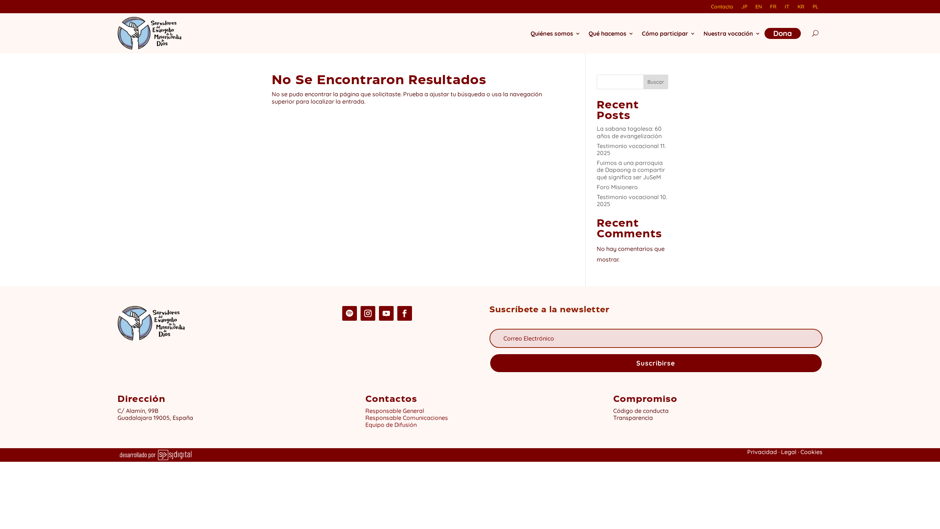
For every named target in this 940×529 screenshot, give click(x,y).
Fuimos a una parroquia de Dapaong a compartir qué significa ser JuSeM (631, 169)
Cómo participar (665, 33)
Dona (782, 33)
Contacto (722, 7)
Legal (788, 452)
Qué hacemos (607, 33)
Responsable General (394, 410)
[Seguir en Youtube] (386, 313)
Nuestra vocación (728, 33)
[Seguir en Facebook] (404, 313)
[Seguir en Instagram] (368, 313)
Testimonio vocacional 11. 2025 (631, 149)
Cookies (811, 452)
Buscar (655, 82)
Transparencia (633, 417)
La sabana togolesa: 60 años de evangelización (629, 132)
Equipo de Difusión (391, 424)
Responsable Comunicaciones (406, 417)
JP (744, 7)
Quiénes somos (552, 33)
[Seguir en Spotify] (349, 313)
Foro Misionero (617, 187)
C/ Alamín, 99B (139, 410)
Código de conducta (641, 410)
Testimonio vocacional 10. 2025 (632, 200)
